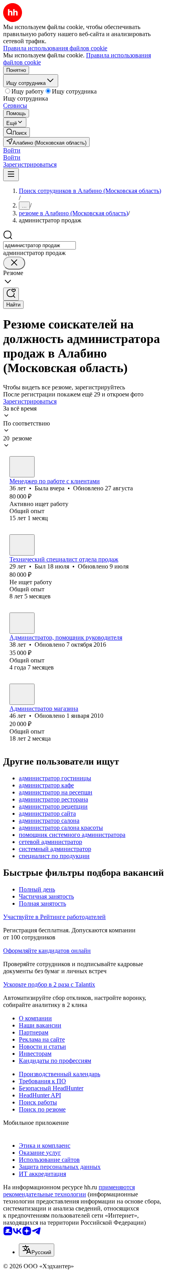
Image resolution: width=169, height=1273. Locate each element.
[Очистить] (14, 263)
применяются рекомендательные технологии (69, 1191)
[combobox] (39, 245)
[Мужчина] (22, 545)
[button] (11, 150)
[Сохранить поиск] (11, 294)
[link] (16, 132)
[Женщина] (22, 466)
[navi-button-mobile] (11, 174)
